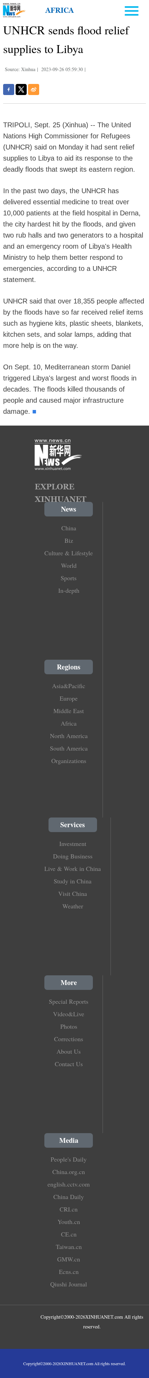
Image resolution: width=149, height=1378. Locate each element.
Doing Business (73, 856)
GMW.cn (68, 1259)
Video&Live (68, 1014)
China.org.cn (68, 1171)
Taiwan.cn (69, 1246)
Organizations (68, 760)
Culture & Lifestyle (68, 553)
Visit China (72, 893)
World (69, 565)
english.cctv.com (68, 1184)
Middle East (68, 711)
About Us (68, 1051)
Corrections (68, 1039)
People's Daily (69, 1159)
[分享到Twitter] (21, 89)
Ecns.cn (69, 1271)
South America (69, 748)
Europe (69, 698)
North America (69, 735)
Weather (72, 906)
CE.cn (69, 1234)
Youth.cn (69, 1221)
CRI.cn (69, 1209)
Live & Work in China (72, 868)
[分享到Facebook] (8, 89)
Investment (72, 843)
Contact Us (69, 1064)
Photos (68, 1026)
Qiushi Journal (68, 1284)
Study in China (72, 881)
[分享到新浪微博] (33, 89)
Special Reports (68, 1001)
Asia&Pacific (68, 686)
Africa (69, 723)
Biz (68, 540)
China (68, 528)
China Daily (68, 1196)
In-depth (68, 590)
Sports (69, 578)
